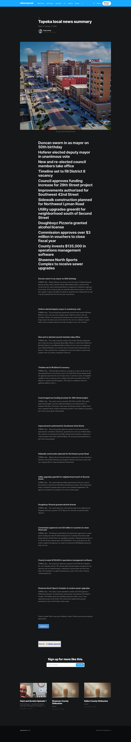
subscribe (58, 3)
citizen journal (26, 3)
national (70, 3)
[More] (82, 3)
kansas (77, 3)
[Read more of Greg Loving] (40, 31)
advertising (40, 3)
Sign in (99, 3)
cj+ (65, 3)
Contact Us (43, 626)
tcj (39, 17)
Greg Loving (47, 30)
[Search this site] (94, 3)
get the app (49, 3)
